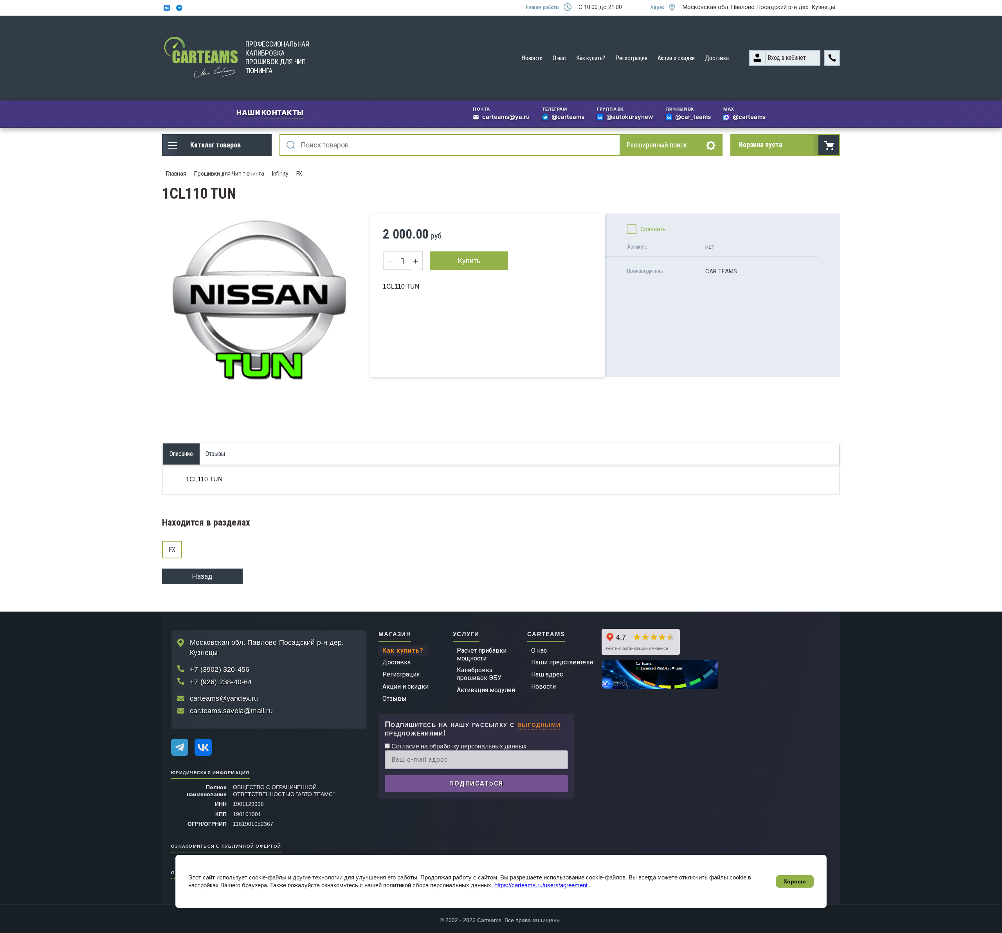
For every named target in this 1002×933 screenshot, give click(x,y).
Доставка (717, 58)
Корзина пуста (760, 144)
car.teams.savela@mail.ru (231, 711)
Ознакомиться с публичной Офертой (226, 845)
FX (299, 173)
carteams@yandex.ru (224, 698)
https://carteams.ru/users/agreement (541, 885)
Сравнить (653, 229)
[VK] (203, 747)
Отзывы (394, 698)
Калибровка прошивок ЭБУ (479, 674)
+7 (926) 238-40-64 (221, 682)
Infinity (280, 173)
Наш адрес (547, 674)
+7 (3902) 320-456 (219, 669)
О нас (559, 58)
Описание (181, 454)
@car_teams (693, 117)
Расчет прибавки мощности (481, 654)
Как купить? (590, 58)
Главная (176, 173)
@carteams (567, 117)
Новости (531, 58)
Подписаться (476, 783)
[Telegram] (179, 747)
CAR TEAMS (721, 271)
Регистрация (631, 58)
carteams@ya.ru (506, 117)
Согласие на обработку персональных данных (458, 746)
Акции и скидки (676, 58)
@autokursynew (629, 117)
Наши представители (562, 662)
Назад (202, 576)
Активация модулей (486, 690)
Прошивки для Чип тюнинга (229, 173)
